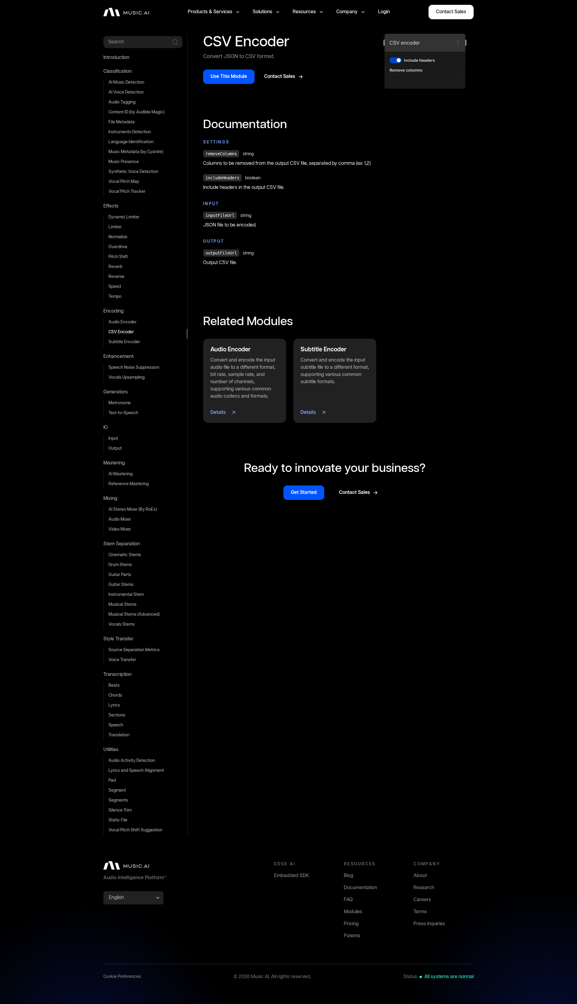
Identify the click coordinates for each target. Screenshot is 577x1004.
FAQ (348, 899)
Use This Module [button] (229, 76)
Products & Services (210, 11)
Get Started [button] (304, 492)
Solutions (262, 11)
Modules (353, 911)
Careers (422, 899)
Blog (348, 875)
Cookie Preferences (122, 977)
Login (384, 11)
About (420, 875)
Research (424, 887)
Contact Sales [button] (451, 11)
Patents (352, 935)
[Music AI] (126, 12)
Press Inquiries (429, 923)
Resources (304, 11)
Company (347, 11)
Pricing (351, 923)
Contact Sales (279, 76)
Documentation (360, 887)
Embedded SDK (291, 875)
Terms (420, 911)
